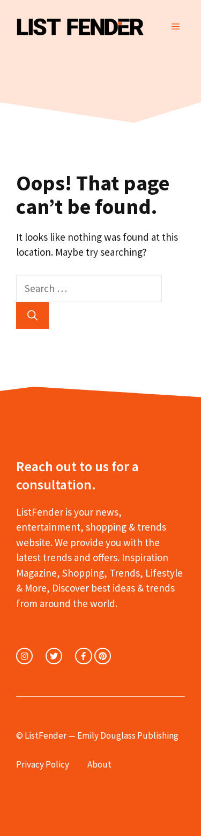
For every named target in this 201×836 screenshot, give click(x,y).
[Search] (32, 315)
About (99, 764)
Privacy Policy (42, 764)
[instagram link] (24, 656)
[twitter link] (54, 656)
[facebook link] (83, 656)
